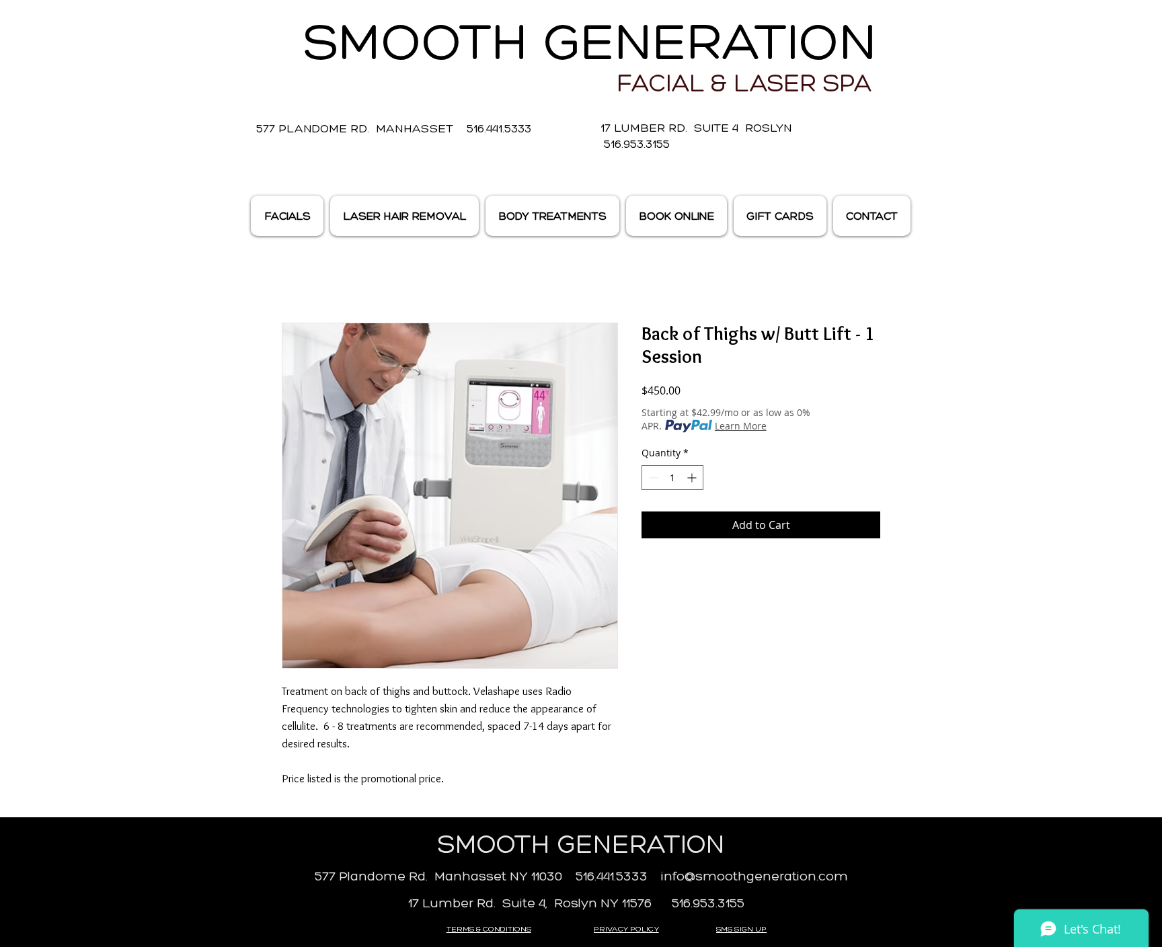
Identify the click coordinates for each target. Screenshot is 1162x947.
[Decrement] (652, 477)
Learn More (741, 425)
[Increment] (693, 477)
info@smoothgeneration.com (754, 876)
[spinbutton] (672, 477)
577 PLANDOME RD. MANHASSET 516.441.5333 (393, 128)
